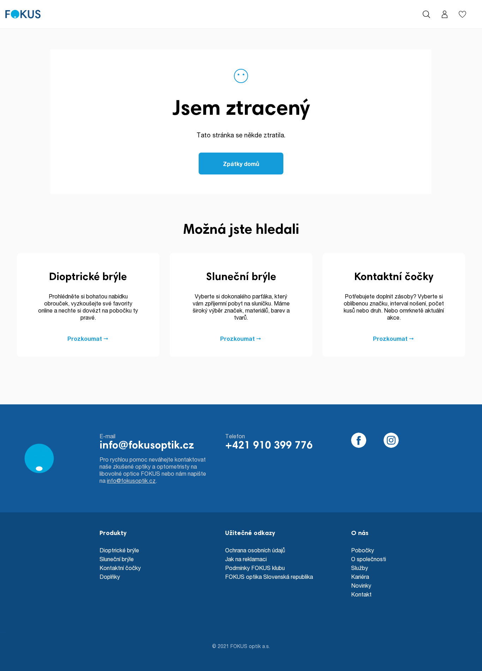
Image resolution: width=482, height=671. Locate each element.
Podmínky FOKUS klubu (255, 567)
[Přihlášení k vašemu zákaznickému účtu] (444, 14)
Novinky (361, 585)
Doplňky (110, 576)
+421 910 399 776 (269, 446)
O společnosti (368, 559)
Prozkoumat (84, 338)
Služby (359, 567)
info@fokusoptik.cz (147, 446)
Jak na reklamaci (246, 559)
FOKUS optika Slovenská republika (269, 576)
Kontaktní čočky (120, 567)
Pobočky (362, 550)
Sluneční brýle (117, 559)
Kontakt (361, 594)
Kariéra (360, 576)
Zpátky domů (241, 163)
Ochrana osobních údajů (255, 550)
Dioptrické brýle (119, 550)
